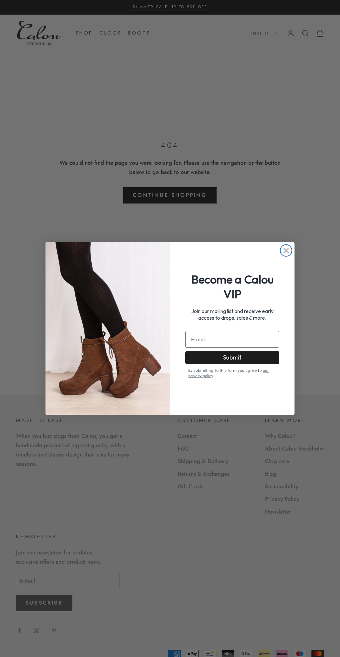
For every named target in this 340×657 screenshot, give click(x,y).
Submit (232, 357)
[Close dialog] (286, 250)
